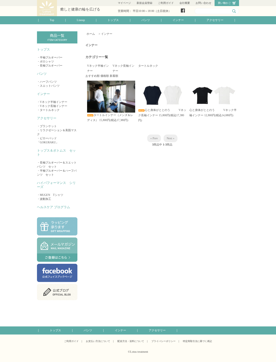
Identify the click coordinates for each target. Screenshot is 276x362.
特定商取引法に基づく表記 (197, 341)
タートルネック (50, 110)
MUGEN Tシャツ (51, 194)
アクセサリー (214, 20)
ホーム (90, 33)
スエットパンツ (50, 85)
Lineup (81, 20)
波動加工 (45, 199)
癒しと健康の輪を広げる (80, 9)
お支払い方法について (98, 341)
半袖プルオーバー (51, 57)
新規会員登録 (144, 2)
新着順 (114, 75)
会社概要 (184, 2)
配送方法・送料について (130, 341)
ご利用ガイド (166, 2)
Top (52, 20)
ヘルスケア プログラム (53, 207)
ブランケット (48, 126)
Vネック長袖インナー (53, 106)
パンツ (145, 20)
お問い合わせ (203, 2)
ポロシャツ (47, 61)
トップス (113, 20)
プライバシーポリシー (163, 341)
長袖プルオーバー (51, 65)
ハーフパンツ (48, 81)
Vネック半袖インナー (53, 101)
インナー (178, 20)
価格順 (104, 75)
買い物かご (224, 2)
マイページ (124, 2)
